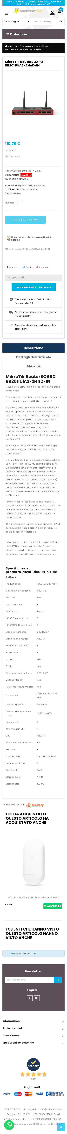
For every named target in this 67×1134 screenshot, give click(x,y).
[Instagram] (37, 998)
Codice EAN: (12, 189)
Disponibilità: (12, 175)
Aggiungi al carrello (25, 219)
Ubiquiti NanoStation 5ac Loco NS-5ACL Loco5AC (33, 897)
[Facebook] (30, 998)
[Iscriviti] (58, 980)
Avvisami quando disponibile (33, 287)
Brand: (9, 193)
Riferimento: (12, 171)
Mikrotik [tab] (34, 366)
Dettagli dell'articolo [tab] (33, 357)
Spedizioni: (11, 185)
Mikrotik (17, 193)
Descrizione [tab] (33, 348)
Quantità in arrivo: (15, 179)
